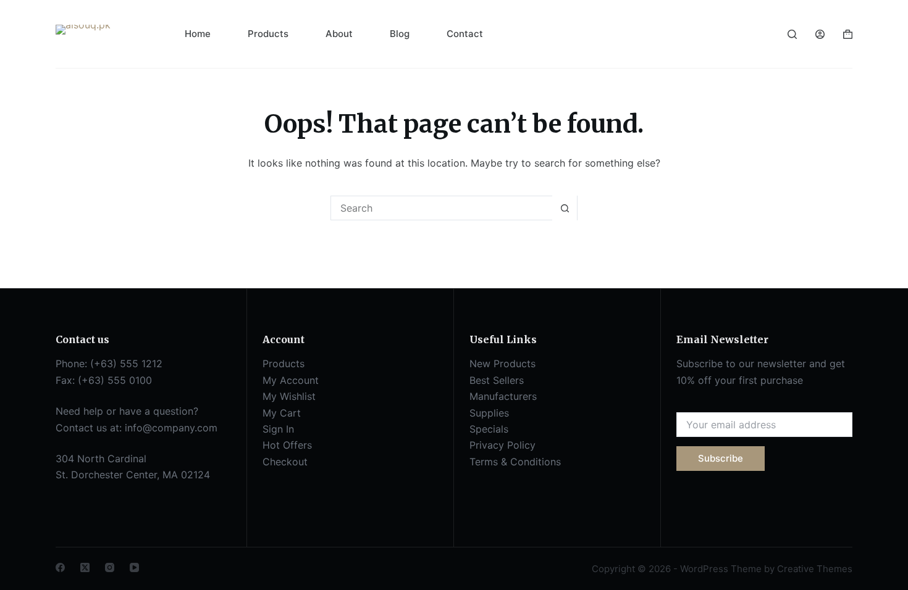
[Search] (792, 34)
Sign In (278, 429)
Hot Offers (287, 445)
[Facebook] (60, 567)
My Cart (282, 413)
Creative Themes (814, 569)
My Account (291, 380)
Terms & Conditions (515, 461)
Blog (400, 33)
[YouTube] (134, 567)
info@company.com (171, 428)
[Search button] (564, 208)
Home (198, 33)
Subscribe (720, 458)
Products (268, 33)
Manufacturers (503, 396)
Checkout (285, 461)
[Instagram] (109, 567)
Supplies (489, 413)
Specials (488, 429)
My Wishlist (289, 396)
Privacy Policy (502, 445)
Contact (465, 33)
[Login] (820, 34)
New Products (502, 363)
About (339, 33)
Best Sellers (496, 380)
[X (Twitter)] (85, 567)
